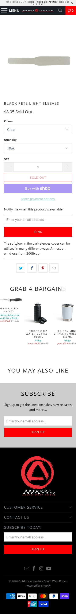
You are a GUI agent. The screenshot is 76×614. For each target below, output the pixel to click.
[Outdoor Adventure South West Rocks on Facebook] (34, 569)
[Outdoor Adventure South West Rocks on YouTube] (49, 569)
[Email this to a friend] (53, 268)
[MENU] (2, 10)
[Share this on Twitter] (20, 268)
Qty (6, 158)
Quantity (10, 140)
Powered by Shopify (38, 585)
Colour (8, 121)
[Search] (60, 10)
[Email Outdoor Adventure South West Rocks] (27, 569)
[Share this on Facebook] (31, 268)
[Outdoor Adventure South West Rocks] (38, 10)
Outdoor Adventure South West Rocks (42, 581)
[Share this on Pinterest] (43, 268)
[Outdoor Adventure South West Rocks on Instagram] (41, 569)
